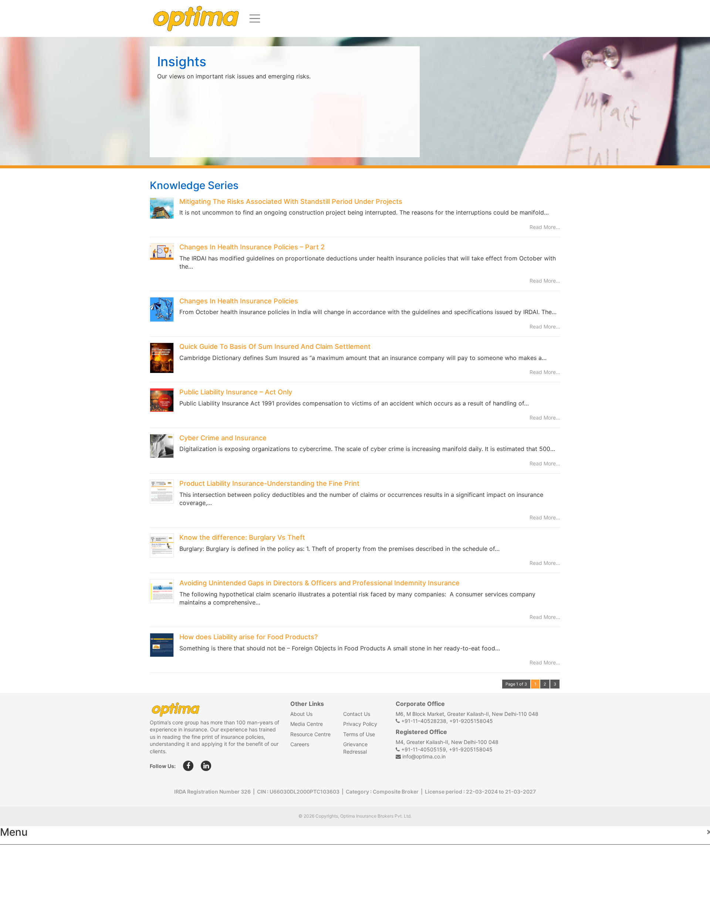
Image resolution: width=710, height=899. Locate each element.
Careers (299, 744)
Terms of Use (359, 734)
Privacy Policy (360, 724)
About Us (301, 714)
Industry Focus (28, 855)
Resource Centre (310, 734)
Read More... (545, 227)
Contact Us (356, 714)
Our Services (25, 888)
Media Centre (306, 724)
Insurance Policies (33, 871)
